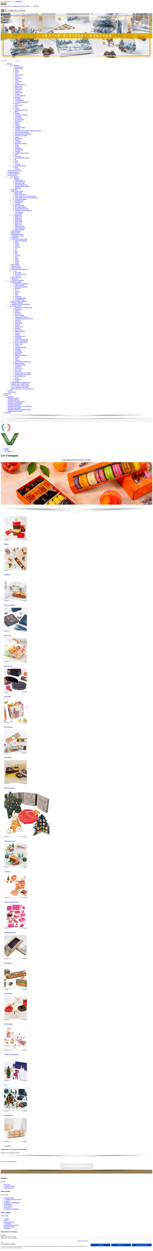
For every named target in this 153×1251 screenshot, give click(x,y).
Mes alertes (7, 1228)
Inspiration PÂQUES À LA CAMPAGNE (20, 406)
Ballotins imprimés (20, 181)
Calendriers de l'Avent (21, 110)
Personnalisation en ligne (15, 170)
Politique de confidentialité (82, 1240)
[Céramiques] (15, 855)
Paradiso (17, 357)
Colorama (17, 126)
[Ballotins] (15, 527)
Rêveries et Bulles (20, 331)
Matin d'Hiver (19, 68)
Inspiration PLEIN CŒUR (15, 411)
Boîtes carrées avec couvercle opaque (25, 196)
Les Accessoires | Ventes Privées (20, 385)
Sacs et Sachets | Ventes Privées (20, 387)
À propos (6, 1201)
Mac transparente (19, 205)
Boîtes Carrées (16, 192)
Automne (17, 291)
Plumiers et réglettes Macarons (23, 210)
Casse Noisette (19, 75)
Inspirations (9, 396)
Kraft (16, 256)
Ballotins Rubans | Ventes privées (20, 382)
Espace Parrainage (9, 1226)
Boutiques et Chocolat (21, 287)
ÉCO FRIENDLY (20, 299)
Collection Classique (20, 347)
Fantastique (18, 309)
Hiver (16, 293)
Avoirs (6, 1220)
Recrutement (7, 1204)
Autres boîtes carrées (20, 199)
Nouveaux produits (9, 1186)
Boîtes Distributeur (20, 228)
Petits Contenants (16, 267)
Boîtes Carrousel (19, 229)
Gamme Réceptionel (13, 173)
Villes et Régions (19, 285)
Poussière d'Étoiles (20, 84)
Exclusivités (7, 412)
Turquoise (17, 255)
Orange (17, 245)
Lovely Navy (18, 368)
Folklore (17, 124)
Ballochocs (18, 188)
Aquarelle (17, 164)
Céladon (17, 345)
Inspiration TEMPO (13, 398)
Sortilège (17, 140)
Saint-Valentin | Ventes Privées (21, 361)
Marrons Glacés (15, 266)
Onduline (17, 328)
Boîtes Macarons (17, 200)
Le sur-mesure (12, 392)
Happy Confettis (19, 315)
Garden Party (18, 118)
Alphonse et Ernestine (21, 114)
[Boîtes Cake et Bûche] (15, 588)
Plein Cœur (18, 371)
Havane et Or (18, 330)
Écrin (16, 106)
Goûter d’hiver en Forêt (21, 339)
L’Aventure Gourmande (21, 102)
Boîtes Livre (18, 224)
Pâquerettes (18, 353)
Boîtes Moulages (16, 231)
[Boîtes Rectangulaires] (15, 771)
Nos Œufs (17, 129)
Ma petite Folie (19, 149)
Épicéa (17, 76)
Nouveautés (7, 393)
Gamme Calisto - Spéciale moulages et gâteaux (28, 130)
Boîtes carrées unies (20, 194)
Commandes (7, 1223)
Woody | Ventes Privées (21, 341)
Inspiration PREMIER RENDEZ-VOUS (19, 409)
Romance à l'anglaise (21, 143)
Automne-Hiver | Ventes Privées (21, 307)
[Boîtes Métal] (15, 680)
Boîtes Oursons (15, 232)
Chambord (18, 142)
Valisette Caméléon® (17, 302)
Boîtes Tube (18, 216)
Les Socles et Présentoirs (22, 132)
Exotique (17, 113)
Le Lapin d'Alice (19, 119)
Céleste (17, 83)
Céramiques (14, 237)
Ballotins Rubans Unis (21, 185)
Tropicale (17, 360)
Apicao (17, 137)
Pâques (14, 111)
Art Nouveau (18, 121)
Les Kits (10, 390)
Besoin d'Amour (19, 363)
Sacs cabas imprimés (20, 274)
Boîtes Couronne (19, 226)
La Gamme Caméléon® (16, 280)
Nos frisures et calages (21, 135)
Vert (16, 248)
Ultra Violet (18, 81)
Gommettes (18, 350)
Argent (17, 259)
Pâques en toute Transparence (23, 134)
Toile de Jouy (18, 89)
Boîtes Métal (16, 215)
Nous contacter (8, 1205)
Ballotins (15, 178)
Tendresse (17, 151)
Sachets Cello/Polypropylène (19, 269)
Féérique (17, 310)
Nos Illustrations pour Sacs (22, 157)
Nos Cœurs (18, 156)
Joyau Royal (18, 78)
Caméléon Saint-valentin (22, 153)
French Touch (19, 92)
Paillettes (17, 334)
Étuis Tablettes (15, 264)
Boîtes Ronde (18, 221)
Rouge (17, 242)
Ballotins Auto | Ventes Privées (20, 384)
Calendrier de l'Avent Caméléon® (20, 304)
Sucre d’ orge (18, 105)
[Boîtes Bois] (15, 558)
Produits (8, 63)
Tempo (17, 79)
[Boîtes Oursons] (15, 741)
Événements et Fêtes (20, 298)
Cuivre (17, 263)
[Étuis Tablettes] (15, 946)
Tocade (17, 145)
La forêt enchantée (20, 95)
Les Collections (13, 65)
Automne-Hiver (17, 67)
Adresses (6, 1218)
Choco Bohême (19, 100)
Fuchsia (17, 243)
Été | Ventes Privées (18, 376)
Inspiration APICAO (13, 400)
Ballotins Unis (19, 180)
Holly (16, 73)
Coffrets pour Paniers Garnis (19, 239)
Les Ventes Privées (14, 306)
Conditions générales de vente (12, 1199)
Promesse (17, 97)
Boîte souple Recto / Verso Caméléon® (22, 388)
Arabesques (18, 202)
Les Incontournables (18, 165)
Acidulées (17, 204)
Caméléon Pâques (20, 127)
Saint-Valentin (16, 138)
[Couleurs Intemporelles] (15, 916)
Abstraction (18, 296)
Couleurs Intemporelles (19, 240)
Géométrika (18, 337)
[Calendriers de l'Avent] (27, 813)
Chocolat (17, 247)
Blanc (16, 251)
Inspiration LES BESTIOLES (16, 401)
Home (6, 395)
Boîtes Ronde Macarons (21, 208)
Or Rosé (17, 261)
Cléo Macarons (19, 212)
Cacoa (16, 377)
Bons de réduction (9, 1222)
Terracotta (17, 91)
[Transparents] (15, 1129)
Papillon (17, 122)
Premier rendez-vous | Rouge (23, 373)
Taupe (16, 258)
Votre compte (5, 1212)
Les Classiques (13, 177)
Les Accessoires (12, 175)
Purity (16, 358)
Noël (16, 294)
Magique (17, 312)
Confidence (18, 148)
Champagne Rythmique (21, 317)
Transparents (14, 279)
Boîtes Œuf (18, 218)
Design (17, 381)
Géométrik (18, 349)
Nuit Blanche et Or (20, 336)
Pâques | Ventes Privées (19, 342)
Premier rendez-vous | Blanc (23, 374)
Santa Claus (18, 322)
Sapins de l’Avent (16, 277)
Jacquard (17, 94)
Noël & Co (18, 320)
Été (13, 159)
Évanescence (18, 379)
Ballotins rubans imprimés (22, 186)
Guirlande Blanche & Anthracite (24, 318)
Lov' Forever (18, 369)
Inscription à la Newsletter (11, 1209)
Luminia (17, 325)
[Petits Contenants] (15, 1007)
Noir (16, 253)
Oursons (17, 169)
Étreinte (17, 146)
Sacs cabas (18, 272)
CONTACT (18, 1)
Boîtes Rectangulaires (17, 234)
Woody (17, 108)
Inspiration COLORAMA (15, 403)
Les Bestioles (18, 352)
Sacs (14, 271)
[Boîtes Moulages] (15, 710)
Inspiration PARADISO (14, 404)
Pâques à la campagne (21, 355)
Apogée (17, 71)
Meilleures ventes (9, 1188)
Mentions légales (9, 1198)
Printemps (17, 288)
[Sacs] (15, 1068)
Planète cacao (18, 87)
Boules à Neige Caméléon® (19, 301)
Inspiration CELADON (14, 408)
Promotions (7, 1184)
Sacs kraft (17, 275)
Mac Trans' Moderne (20, 207)
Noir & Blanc (18, 213)
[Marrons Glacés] (15, 977)
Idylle (16, 154)
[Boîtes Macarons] (15, 649)
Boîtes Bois (14, 189)
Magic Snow (18, 323)
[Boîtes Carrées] (15, 619)
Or (15, 250)
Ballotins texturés (20, 183)
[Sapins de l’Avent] (15, 1099)
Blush (16, 161)
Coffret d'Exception (20, 365)
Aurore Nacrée (19, 326)
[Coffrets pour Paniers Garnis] (15, 885)
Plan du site (7, 1207)
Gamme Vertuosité (13, 172)
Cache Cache (18, 344)
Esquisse (17, 103)
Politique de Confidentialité (11, 1202)
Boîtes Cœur (18, 223)
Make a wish (18, 86)
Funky (17, 70)
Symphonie (18, 116)
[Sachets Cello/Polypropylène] (15, 1038)
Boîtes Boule (18, 220)
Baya (16, 162)
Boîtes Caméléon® (16, 282)
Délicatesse (18, 366)
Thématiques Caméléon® (19, 283)
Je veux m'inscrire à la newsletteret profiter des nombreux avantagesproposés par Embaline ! (76, 1166)
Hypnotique (18, 314)
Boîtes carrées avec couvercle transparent (26, 197)
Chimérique (18, 98)
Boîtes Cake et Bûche (17, 191)
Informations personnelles (11, 1225)
